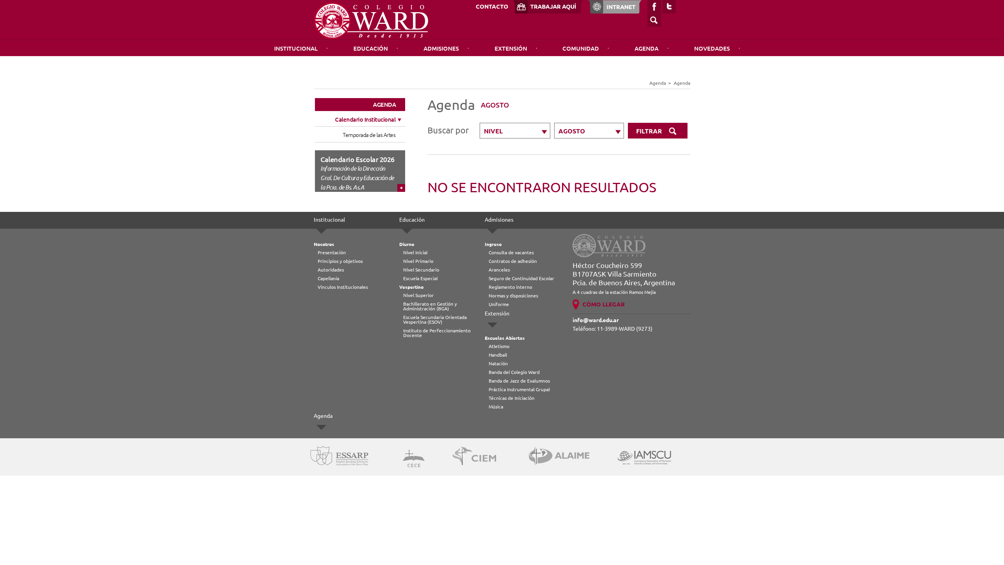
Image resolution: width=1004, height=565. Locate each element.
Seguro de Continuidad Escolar (521, 278)
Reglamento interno (510, 287)
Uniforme (499, 304)
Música (496, 406)
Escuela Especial (420, 278)
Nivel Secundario (421, 269)
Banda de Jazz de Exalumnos (519, 380)
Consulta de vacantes (511, 252)
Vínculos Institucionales (343, 287)
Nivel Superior (418, 295)
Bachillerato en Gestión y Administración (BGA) (430, 306)
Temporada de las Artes (369, 135)
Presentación (332, 252)
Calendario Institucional (365, 119)
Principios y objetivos (340, 261)
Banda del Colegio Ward (514, 372)
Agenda (646, 48)
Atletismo (499, 346)
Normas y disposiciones (513, 295)
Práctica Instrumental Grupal (519, 389)
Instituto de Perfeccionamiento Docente (437, 333)
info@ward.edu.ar (596, 320)
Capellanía (328, 278)
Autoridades (331, 269)
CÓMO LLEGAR (603, 304)
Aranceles (499, 269)
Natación (498, 363)
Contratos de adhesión (513, 261)
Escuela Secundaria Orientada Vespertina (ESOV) (435, 319)
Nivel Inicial (415, 252)
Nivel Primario (418, 261)
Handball (498, 354)
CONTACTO (492, 6)
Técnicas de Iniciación (512, 398)
